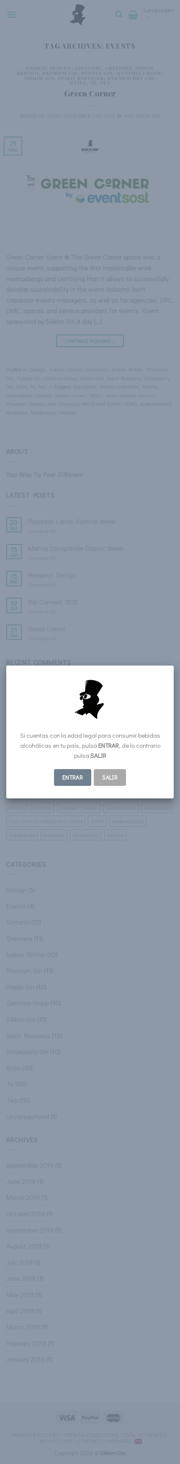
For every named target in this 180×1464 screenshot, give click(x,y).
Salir (110, 777)
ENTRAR (72, 777)
